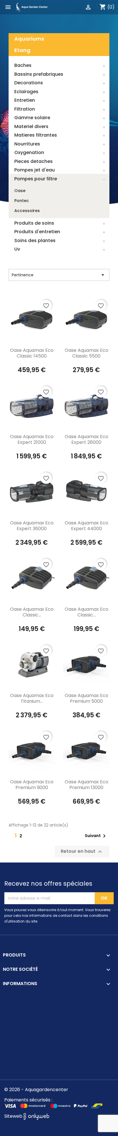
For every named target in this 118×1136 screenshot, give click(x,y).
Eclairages (26, 91)
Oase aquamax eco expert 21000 (32, 439)
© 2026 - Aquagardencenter (36, 1089)
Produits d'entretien (37, 231)
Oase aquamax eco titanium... (32, 698)
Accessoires (27, 210)
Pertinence (59, 274)
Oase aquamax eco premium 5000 (86, 698)
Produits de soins (34, 223)
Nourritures (27, 144)
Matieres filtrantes (35, 135)
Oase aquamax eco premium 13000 (86, 784)
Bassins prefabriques (38, 74)
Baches (23, 65)
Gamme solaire (32, 117)
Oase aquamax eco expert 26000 (86, 439)
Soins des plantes (35, 240)
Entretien (24, 100)
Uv (17, 249)
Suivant (96, 835)
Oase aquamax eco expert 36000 (32, 526)
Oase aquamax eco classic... (32, 612)
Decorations (28, 82)
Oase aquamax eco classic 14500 (32, 353)
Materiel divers (31, 126)
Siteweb (13, 1116)
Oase (19, 190)
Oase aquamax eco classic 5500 (86, 353)
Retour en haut (82, 851)
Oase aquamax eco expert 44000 (86, 526)
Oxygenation (29, 152)
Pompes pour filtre (35, 178)
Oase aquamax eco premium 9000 (32, 784)
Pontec (21, 200)
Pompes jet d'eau (34, 170)
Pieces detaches (33, 161)
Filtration (24, 109)
